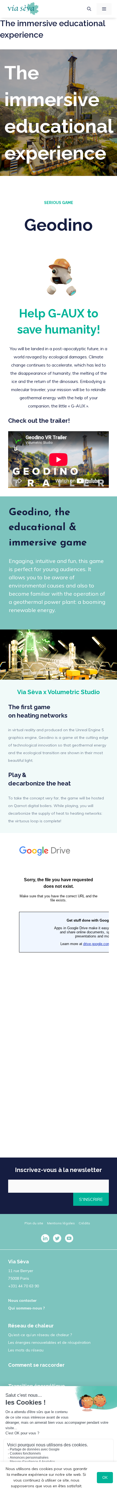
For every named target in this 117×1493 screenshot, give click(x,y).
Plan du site (33, 1223)
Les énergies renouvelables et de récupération (49, 1342)
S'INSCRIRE (91, 1199)
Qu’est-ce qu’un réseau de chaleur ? (40, 1334)
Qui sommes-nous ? (26, 1308)
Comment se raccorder (36, 1365)
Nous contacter (22, 1300)
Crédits (84, 1223)
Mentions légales (61, 1223)
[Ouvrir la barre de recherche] (89, 9)
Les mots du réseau (26, 1350)
